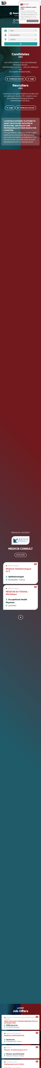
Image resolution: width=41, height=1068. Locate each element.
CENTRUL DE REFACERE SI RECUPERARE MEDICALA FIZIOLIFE (20, 1018)
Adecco (8, 1047)
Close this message (32, 20)
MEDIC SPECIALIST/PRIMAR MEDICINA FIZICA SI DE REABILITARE (21, 1022)
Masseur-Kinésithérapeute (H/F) (16, 1050)
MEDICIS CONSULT (13, 565)
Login (32, 79)
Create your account (16, 79)
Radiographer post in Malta (14, 1064)
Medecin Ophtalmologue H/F (18, 570)
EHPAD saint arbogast (13, 1033)
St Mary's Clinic (11, 1062)
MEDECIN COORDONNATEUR (14, 1035)
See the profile (20, 555)
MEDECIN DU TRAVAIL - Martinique (17, 592)
